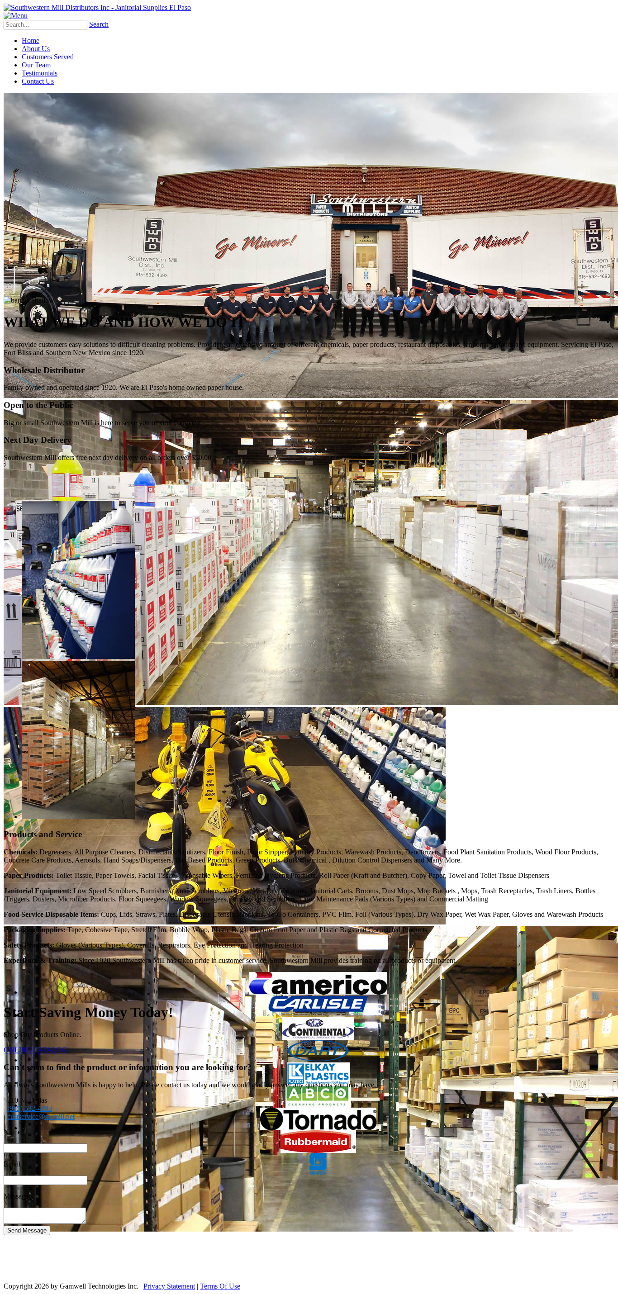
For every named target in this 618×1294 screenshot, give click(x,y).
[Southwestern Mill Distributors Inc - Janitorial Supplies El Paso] (97, 7)
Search (99, 24)
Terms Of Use (220, 1286)
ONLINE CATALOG (35, 1050)
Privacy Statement (169, 1286)
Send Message (27, 1230)
